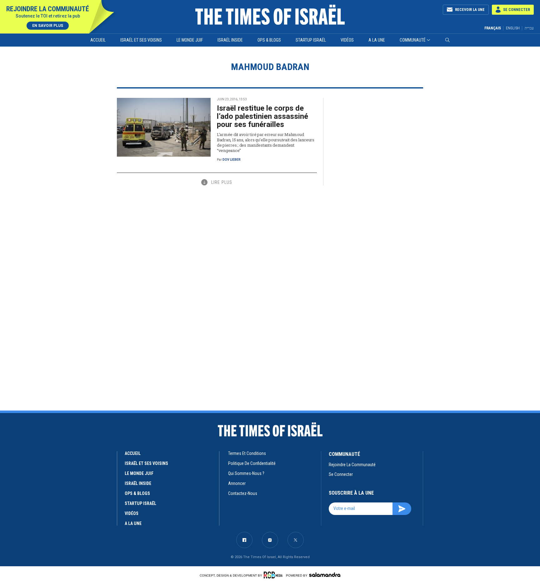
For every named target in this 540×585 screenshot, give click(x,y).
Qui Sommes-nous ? (246, 473)
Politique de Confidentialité (252, 463)
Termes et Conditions (247, 453)
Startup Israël (311, 40)
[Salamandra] (324, 574)
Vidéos (347, 40)
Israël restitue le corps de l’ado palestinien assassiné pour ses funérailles (262, 116)
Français (492, 28)
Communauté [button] (413, 40)
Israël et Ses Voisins (141, 40)
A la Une (376, 40)
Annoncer (237, 483)
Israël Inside (230, 40)
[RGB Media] (274, 575)
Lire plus (221, 182)
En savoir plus (47, 25)
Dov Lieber (231, 159)
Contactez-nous (242, 493)
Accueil (98, 40)
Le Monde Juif (190, 40)
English (513, 28)
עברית (529, 28)
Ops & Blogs (269, 40)
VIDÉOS (131, 513)
